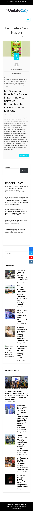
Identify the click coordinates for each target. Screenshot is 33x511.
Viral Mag (22, 506)
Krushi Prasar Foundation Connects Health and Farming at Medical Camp (22, 352)
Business (8, 78)
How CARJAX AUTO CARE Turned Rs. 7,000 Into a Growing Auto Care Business (22, 274)
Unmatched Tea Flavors (11, 85)
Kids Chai (6, 81)
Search (7, 167)
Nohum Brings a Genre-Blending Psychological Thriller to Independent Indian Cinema (15, 231)
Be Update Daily (17, 69)
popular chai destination (17, 83)
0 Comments (17, 73)
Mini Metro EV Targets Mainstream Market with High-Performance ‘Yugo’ (22, 315)
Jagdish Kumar (22, 79)
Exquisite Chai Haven (12, 79)
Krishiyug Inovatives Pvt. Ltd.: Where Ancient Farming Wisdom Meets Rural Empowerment (22, 333)
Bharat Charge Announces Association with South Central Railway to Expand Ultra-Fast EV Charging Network (22, 295)
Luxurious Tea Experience (17, 81)
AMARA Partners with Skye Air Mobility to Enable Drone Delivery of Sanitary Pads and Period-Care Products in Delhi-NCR (16, 212)
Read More (23, 155)
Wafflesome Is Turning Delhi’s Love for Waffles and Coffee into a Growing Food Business (16, 222)
